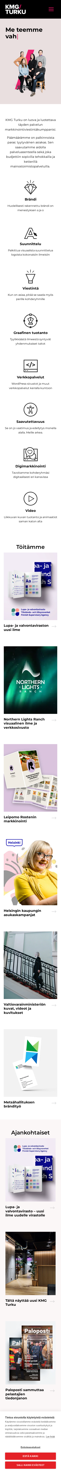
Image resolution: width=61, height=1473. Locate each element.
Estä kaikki (30, 1456)
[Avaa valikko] (51, 9)
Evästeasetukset (30, 1447)
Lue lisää (50, 1436)
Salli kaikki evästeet (30, 1465)
